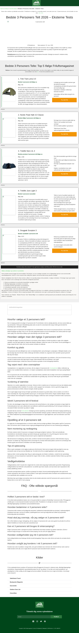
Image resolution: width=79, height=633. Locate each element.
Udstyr (6, 8)
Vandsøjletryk (53, 368)
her (37, 71)
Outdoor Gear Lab (15, 589)
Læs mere (41, 13)
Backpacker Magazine (16, 582)
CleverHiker (13, 593)
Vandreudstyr (13, 8)
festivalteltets (25, 410)
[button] (2, 3)
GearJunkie (13, 585)
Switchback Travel (15, 578)
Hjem (1, 8)
